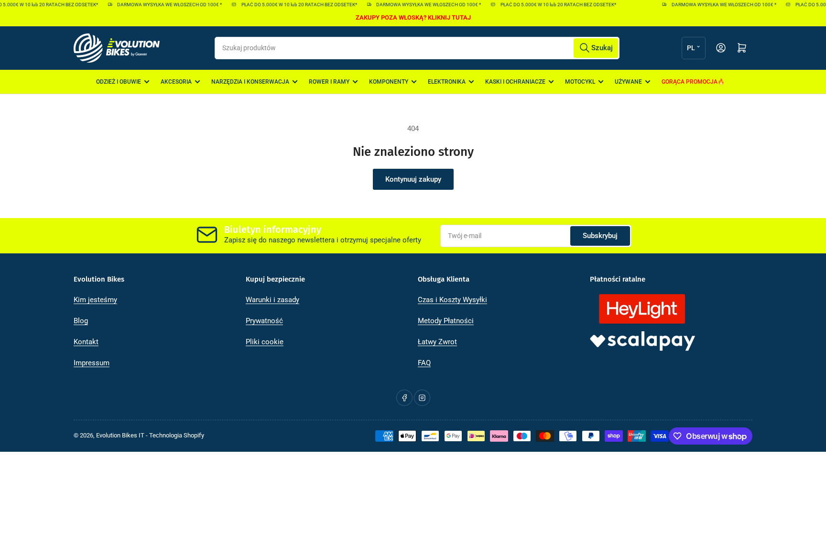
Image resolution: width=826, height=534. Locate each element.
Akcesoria (176, 81)
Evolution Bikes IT (120, 435)
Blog (81, 320)
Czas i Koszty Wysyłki (452, 299)
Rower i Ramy (329, 81)
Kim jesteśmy (95, 299)
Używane (628, 81)
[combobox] (417, 48)
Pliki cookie (264, 342)
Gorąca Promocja (689, 81)
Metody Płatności (446, 320)
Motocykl (580, 81)
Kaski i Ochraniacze (515, 81)
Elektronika (447, 81)
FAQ (424, 363)
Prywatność (264, 320)
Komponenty (388, 81)
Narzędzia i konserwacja (250, 81)
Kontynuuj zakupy (413, 179)
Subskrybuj (600, 235)
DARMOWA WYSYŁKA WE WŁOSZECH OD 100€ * (166, 4)
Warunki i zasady (272, 299)
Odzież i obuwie (118, 81)
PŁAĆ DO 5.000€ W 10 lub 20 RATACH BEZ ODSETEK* (295, 4)
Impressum (91, 363)
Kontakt (86, 342)
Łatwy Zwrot (437, 342)
